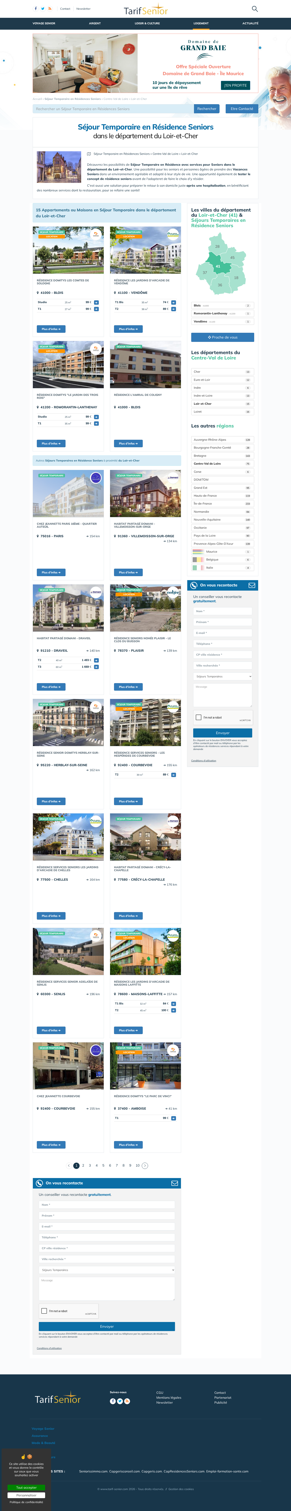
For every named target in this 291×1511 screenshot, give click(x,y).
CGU (159, 1393)
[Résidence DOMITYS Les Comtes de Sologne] (68, 250)
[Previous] (69, 1166)
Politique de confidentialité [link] (26, 1502)
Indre (221, 388)
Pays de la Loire (221, 535)
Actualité (250, 23)
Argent (95, 23)
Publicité (220, 1402)
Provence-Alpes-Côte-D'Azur (222, 544)
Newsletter (83, 8)
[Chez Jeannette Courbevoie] (68, 1065)
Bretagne (222, 456)
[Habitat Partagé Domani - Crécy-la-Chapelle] (145, 836)
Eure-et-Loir (221, 380)
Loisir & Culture (147, 23)
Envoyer (107, 1326)
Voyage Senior (44, 23)
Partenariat (222, 1397)
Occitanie (221, 528)
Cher (221, 371)
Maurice (227, 551)
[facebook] (36, 9)
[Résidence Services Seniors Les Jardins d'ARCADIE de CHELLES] (68, 836)
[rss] (50, 9)
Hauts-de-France (222, 495)
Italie (227, 567)
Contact (65, 8)
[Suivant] (145, 1166)
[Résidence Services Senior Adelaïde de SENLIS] (68, 951)
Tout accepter (26, 1487)
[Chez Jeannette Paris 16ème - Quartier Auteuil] (68, 493)
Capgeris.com (152, 1471)
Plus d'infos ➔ (51, 329)
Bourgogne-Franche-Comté (221, 447)
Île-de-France (222, 503)
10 (138, 1165)
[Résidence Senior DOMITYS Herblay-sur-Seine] (68, 722)
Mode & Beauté (43, 1442)
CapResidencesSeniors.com (184, 1471)
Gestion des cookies (181, 1489)
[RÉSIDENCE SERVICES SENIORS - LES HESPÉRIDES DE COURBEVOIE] (145, 722)
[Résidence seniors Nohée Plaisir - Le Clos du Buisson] (145, 608)
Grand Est (221, 488)
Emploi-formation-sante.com (227, 1471)
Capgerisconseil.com (124, 1471)
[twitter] (43, 9)
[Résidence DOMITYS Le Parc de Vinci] (145, 1065)
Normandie (221, 511)
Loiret (221, 411)
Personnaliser (26, 1495)
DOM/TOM (201, 479)
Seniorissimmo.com (93, 1471)
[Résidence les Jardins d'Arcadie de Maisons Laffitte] (145, 951)
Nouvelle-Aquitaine (222, 519)
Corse (221, 472)
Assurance (40, 1435)
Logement (201, 23)
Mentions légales (168, 1397)
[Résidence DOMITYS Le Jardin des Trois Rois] (68, 364)
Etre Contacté (242, 108)
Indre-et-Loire (221, 395)
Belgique (227, 559)
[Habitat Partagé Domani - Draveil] (68, 608)
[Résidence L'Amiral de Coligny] (145, 364)
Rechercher (206, 108)
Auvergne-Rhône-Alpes (222, 440)
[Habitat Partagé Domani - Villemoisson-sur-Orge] (145, 493)
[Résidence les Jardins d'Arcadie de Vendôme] (145, 250)
